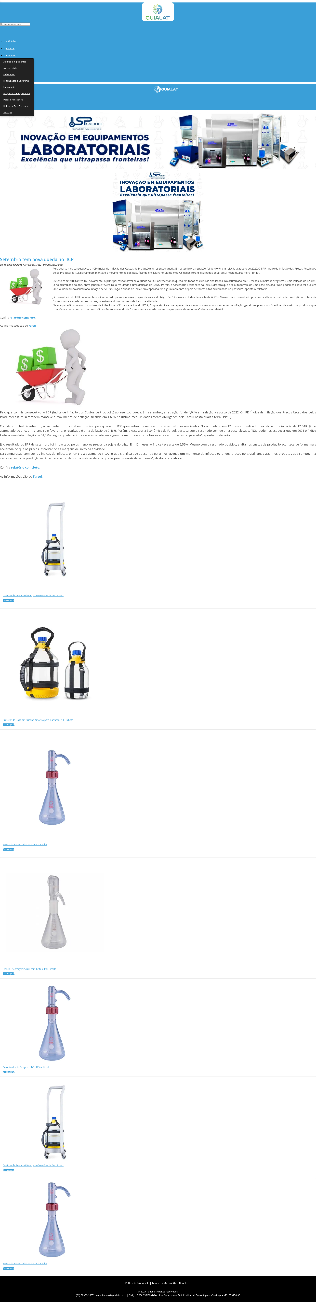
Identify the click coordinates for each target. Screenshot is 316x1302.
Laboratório (9, 87)
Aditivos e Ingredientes (14, 61)
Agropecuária (10, 68)
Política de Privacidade (137, 1283)
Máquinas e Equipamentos (16, 93)
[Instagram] (159, 1287)
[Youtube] (166, 1287)
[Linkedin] (174, 1287)
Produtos (11, 55)
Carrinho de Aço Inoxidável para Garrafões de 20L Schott (33, 1165)
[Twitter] (152, 1287)
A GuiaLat (11, 41)
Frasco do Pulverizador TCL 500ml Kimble (25, 844)
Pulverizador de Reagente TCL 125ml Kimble (26, 1067)
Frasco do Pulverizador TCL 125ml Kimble (25, 1263)
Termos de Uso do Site (164, 1283)
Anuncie (10, 48)
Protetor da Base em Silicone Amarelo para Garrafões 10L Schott (38, 719)
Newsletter (185, 1283)
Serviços (7, 112)
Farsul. (33, 325)
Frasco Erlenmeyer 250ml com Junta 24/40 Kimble (29, 968)
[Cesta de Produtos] (0, 29)
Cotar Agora (8, 600)
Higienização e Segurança (16, 80)
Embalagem (9, 74)
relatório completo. (23, 317)
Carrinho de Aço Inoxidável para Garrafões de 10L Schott (33, 595)
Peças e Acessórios (13, 99)
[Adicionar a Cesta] (14, 725)
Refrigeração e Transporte (16, 106)
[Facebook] (145, 1287)
